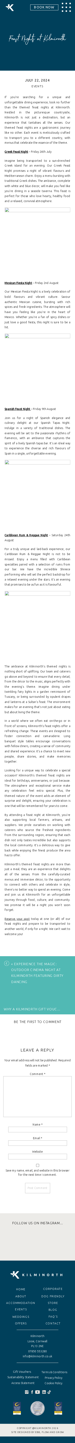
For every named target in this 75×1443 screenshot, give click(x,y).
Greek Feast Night (16, 151)
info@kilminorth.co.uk (37, 1356)
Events (37, 86)
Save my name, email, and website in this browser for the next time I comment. (38, 1172)
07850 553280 (37, 1351)
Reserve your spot (17, 918)
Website (37, 1151)
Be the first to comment (37, 1022)
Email (37, 1137)
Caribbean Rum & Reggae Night (26, 534)
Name (37, 1124)
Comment (37, 1073)
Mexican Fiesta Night (18, 282)
